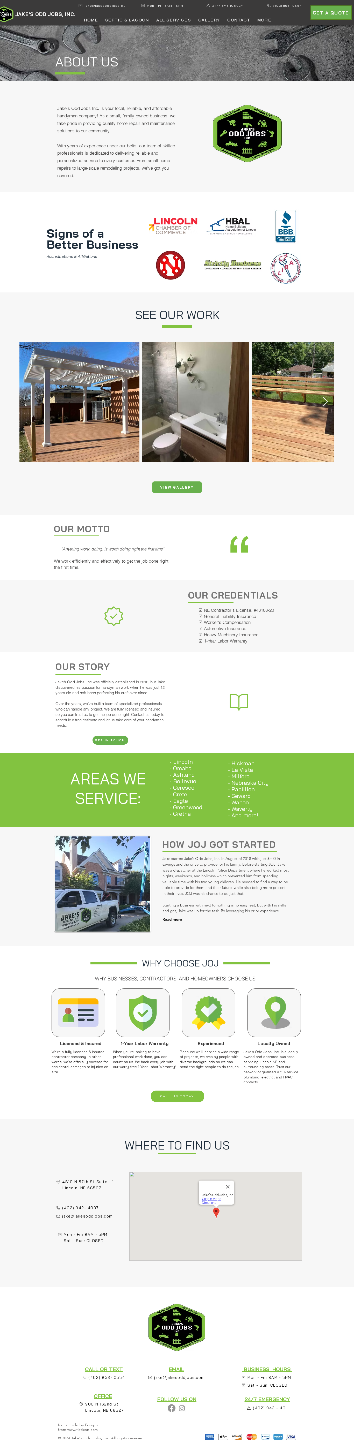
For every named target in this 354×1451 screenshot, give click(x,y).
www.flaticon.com (82, 1429)
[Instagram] (182, 1408)
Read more (172, 919)
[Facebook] (171, 1408)
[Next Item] (325, 402)
